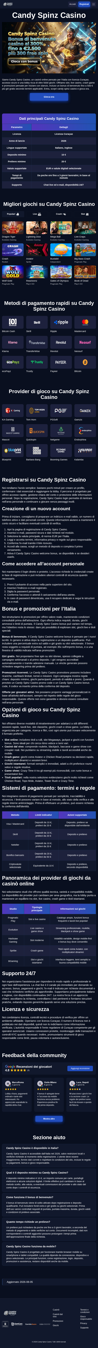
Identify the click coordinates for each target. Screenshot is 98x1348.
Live (35, 214)
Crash (59, 214)
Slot (83, 214)
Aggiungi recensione (80, 1068)
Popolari (11, 214)
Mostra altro (49, 1119)
